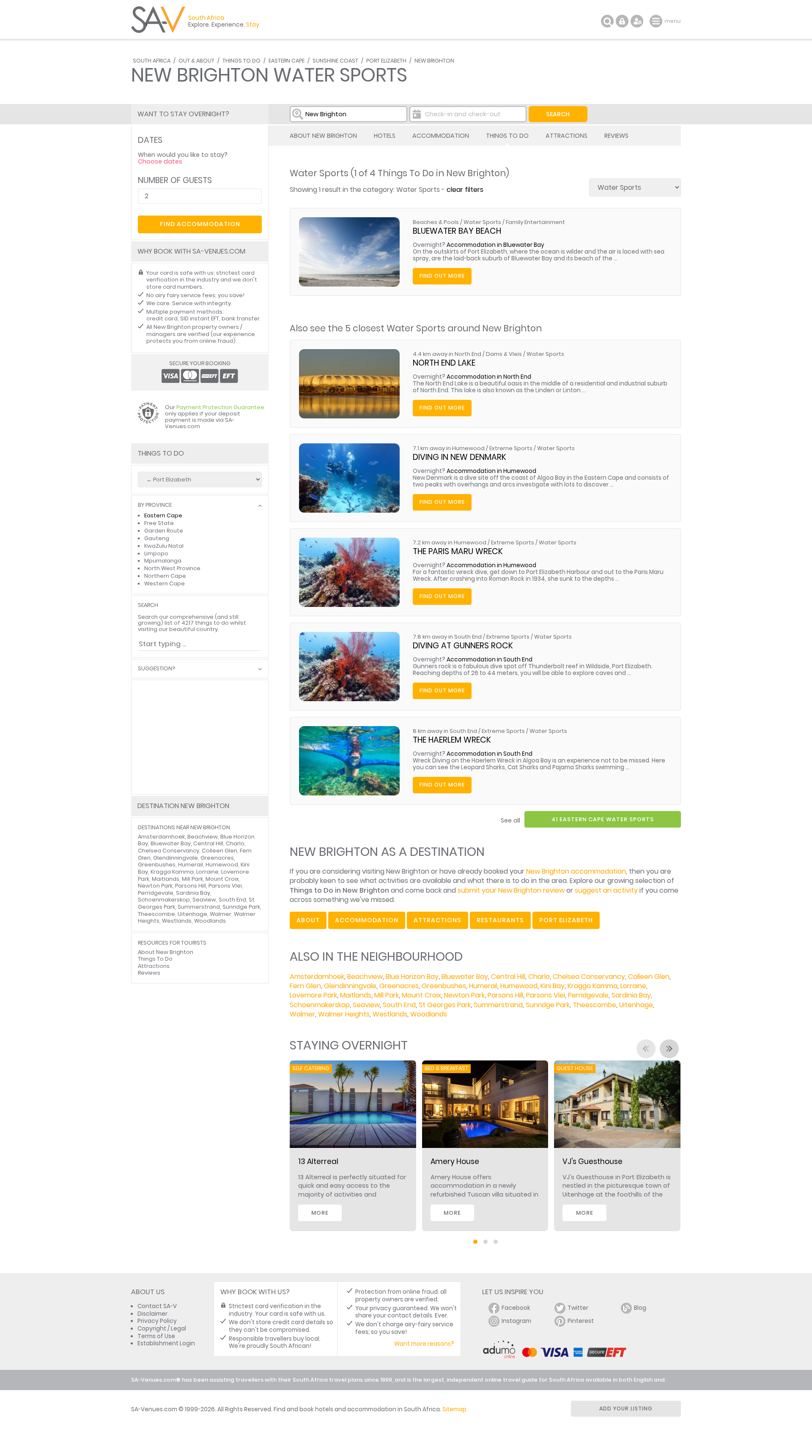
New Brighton (434, 60)
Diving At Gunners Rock (463, 645)
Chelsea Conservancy (589, 976)
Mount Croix (421, 995)
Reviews (616, 135)
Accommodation (440, 135)
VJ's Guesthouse (592, 1161)
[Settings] (637, 21)
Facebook (516, 1308)
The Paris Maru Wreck (458, 551)
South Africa (151, 60)
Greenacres (399, 986)
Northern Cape (165, 575)
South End (399, 1005)
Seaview (366, 1005)
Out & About (196, 60)
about (308, 920)
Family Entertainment (535, 222)
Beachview (365, 976)
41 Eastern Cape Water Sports (602, 819)
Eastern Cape (286, 60)
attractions (437, 920)
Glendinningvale (350, 986)
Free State (159, 523)
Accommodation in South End (489, 660)
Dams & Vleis (504, 354)
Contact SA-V (157, 1306)
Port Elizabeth (386, 60)
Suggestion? (156, 669)
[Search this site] (607, 21)
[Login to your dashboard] (622, 21)
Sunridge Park (548, 1005)
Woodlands (428, 1014)
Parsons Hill (505, 995)
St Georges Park (445, 1005)
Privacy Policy (157, 1321)
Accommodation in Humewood (491, 471)
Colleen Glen (648, 976)
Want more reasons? (424, 1344)
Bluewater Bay (465, 976)
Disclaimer (152, 1314)
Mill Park (386, 995)
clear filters (465, 189)
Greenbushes (444, 986)
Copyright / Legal (161, 1329)
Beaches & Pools (436, 222)
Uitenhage (636, 1005)
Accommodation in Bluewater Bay (495, 245)
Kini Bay (552, 986)
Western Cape (164, 583)
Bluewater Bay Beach (457, 231)
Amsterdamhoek (317, 976)
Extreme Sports (510, 448)
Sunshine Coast (335, 60)
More (320, 1213)
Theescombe (594, 1005)
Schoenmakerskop (320, 1005)
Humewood (519, 986)
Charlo (539, 976)
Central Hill (508, 976)
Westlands (390, 1014)
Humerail (483, 986)
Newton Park (464, 995)
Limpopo (156, 553)
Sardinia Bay (631, 995)
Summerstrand (498, 1005)
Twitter (578, 1308)
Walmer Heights (344, 1014)
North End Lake (444, 363)
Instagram (516, 1321)
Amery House (455, 1161)
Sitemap (454, 1409)
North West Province (172, 568)
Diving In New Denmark (459, 457)
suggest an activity (606, 890)
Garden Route (163, 530)
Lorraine (633, 986)
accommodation (366, 920)
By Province (155, 505)
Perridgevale (588, 995)
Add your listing (626, 1408)
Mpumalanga (162, 560)
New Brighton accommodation (576, 871)
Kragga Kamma (592, 986)
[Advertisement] (200, 737)
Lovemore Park (313, 995)
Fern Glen (305, 986)
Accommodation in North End (489, 377)
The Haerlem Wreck (452, 740)
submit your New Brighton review (511, 890)
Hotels (384, 135)
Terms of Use (156, 1336)
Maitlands (355, 995)
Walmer (302, 1014)
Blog (640, 1308)
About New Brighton (323, 135)
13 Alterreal (318, 1161)
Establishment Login (166, 1343)
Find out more (442, 275)
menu (657, 21)
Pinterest (581, 1321)
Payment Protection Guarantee (220, 407)
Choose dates (160, 161)
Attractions (566, 135)
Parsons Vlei (545, 995)
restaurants (500, 920)
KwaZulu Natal (164, 545)
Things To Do (241, 60)
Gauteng (156, 538)
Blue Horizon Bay (412, 976)
